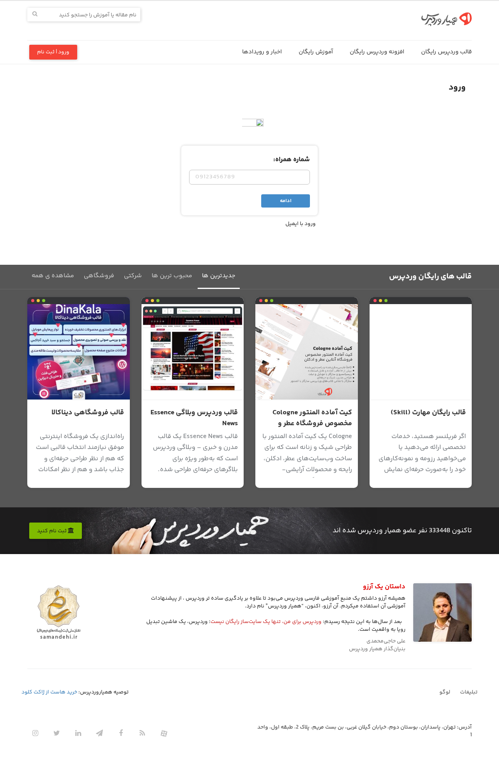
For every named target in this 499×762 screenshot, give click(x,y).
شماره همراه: (291, 160)
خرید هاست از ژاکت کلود (49, 692)
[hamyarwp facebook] (121, 733)
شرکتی (133, 276)
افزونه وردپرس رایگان (377, 52)
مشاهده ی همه (53, 276)
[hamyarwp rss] (142, 733)
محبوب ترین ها (172, 276)
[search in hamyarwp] (35, 14)
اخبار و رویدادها (262, 52)
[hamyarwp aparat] (164, 733)
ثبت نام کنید (52, 531)
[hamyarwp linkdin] (78, 733)
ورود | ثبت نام (53, 52)
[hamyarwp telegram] (99, 733)
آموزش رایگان (316, 52)
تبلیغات (469, 692)
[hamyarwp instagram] (35, 733)
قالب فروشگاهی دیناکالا (87, 412)
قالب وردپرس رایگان (446, 52)
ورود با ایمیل (300, 224)
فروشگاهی (99, 276)
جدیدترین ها (218, 276)
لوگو (444, 692)
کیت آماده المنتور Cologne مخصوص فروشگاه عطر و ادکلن (312, 423)
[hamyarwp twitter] (56, 733)
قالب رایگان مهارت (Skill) (428, 412)
